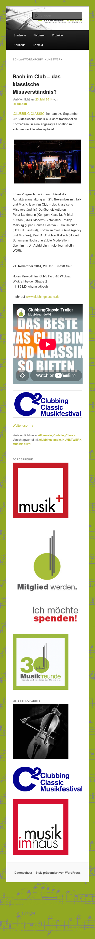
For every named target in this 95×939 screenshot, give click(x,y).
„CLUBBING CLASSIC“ (29, 113)
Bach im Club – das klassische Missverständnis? (37, 84)
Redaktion (20, 103)
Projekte (57, 35)
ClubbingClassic (64, 435)
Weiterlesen (23, 425)
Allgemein (45, 435)
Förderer (39, 35)
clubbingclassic (50, 439)
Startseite (20, 35)
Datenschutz (23, 872)
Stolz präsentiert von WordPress (58, 872)
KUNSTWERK (72, 439)
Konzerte (20, 45)
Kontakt (38, 45)
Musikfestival (22, 444)
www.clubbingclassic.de (42, 296)
